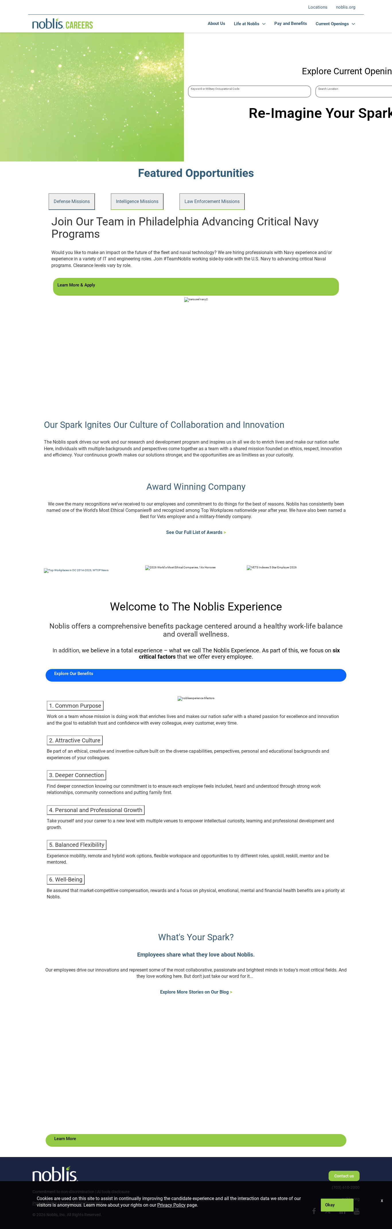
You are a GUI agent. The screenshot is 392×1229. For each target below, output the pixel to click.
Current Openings (332, 23)
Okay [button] (330, 1204)
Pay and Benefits (290, 23)
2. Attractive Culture (74, 740)
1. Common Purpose (75, 705)
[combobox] (249, 92)
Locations (317, 7)
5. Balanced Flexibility (76, 844)
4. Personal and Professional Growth (95, 810)
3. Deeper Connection (76, 775)
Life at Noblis (246, 23)
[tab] (71, 201)
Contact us (344, 1176)
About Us (216, 23)
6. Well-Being (65, 879)
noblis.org (345, 7)
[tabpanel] (196, 257)
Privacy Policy (171, 1205)
